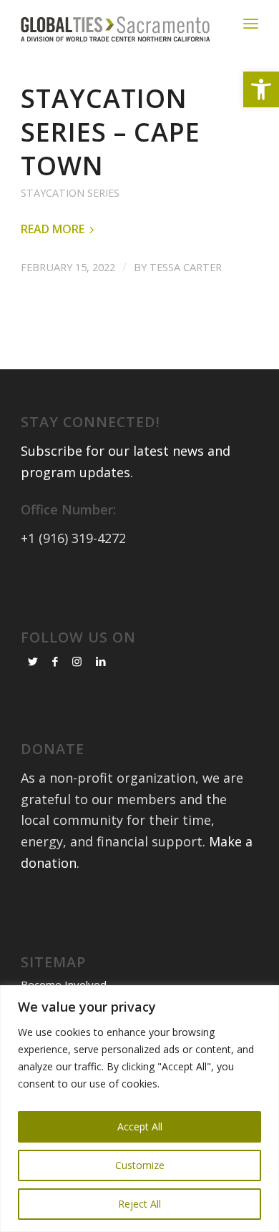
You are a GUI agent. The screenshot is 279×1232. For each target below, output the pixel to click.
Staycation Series (70, 193)
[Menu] (250, 23)
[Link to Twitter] (33, 661)
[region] (139, 1108)
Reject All (139, 1204)
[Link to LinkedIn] (101, 661)
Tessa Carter (186, 267)
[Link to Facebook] (55, 661)
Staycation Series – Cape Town (110, 132)
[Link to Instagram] (77, 661)
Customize (140, 1165)
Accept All (139, 1126)
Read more (52, 229)
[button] (261, 89)
